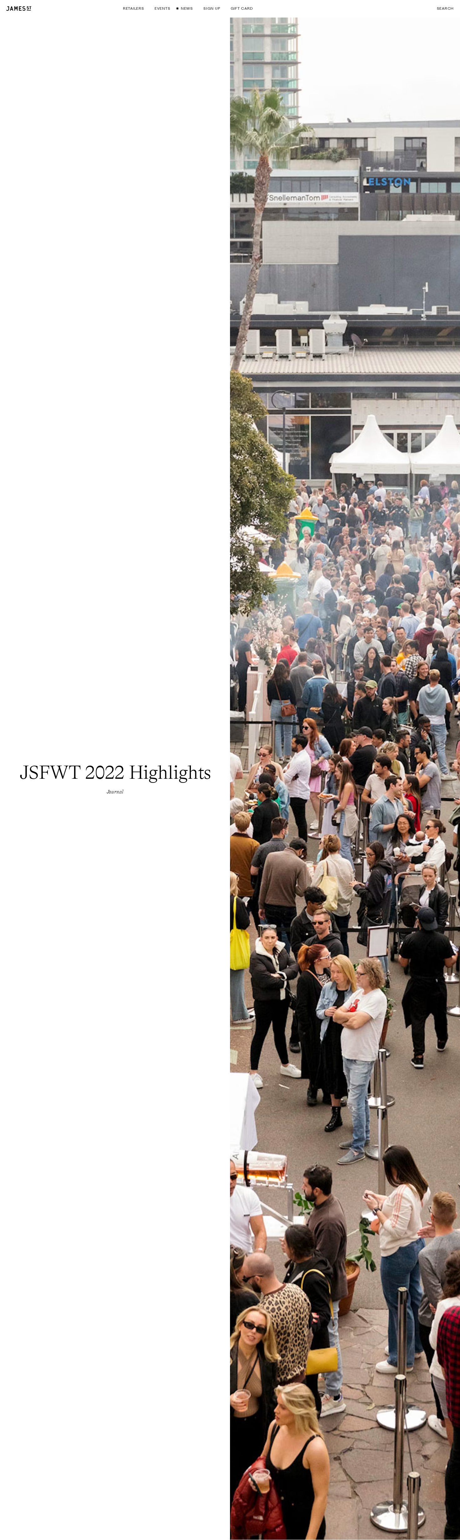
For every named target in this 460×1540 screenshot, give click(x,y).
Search (445, 8)
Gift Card (242, 8)
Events (162, 8)
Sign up (211, 8)
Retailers (133, 8)
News (187, 8)
